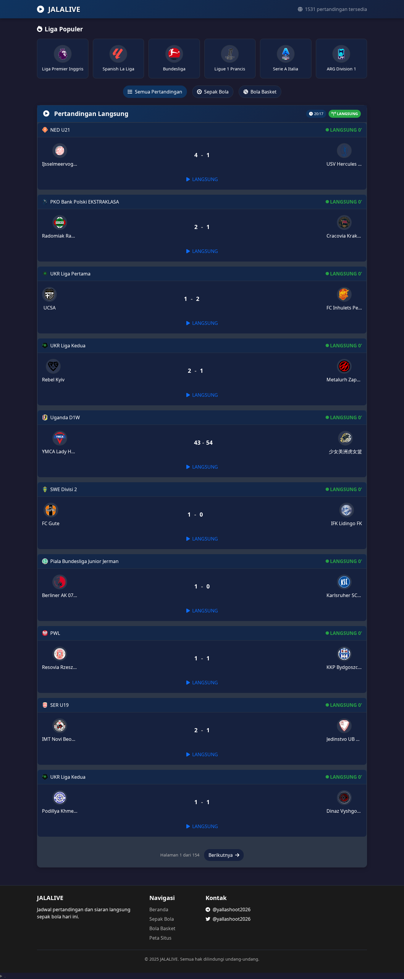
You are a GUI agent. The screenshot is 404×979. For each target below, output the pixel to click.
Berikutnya (221, 855)
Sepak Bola (216, 91)
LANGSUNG (204, 179)
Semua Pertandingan (158, 91)
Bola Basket (263, 91)
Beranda (158, 909)
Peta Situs (160, 938)
